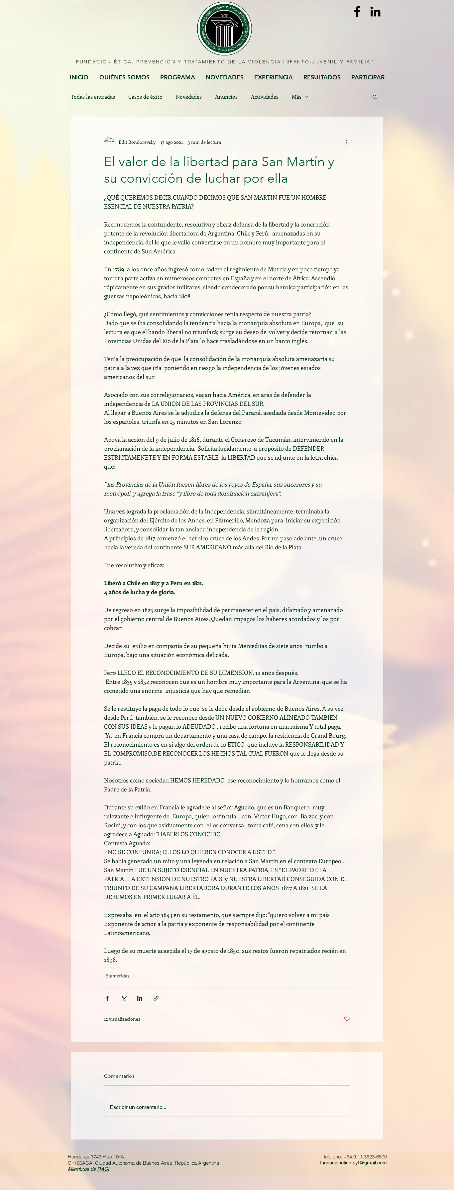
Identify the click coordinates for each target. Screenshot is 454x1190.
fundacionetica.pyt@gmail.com (353, 1162)
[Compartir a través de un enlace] (156, 998)
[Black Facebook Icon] (357, 11)
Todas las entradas (93, 96)
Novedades (189, 96)
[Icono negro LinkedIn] (375, 11)
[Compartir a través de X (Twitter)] (123, 998)
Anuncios (226, 96)
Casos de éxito (145, 96)
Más (296, 96)
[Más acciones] (346, 142)
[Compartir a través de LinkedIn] (140, 998)
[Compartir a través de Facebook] (107, 998)
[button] (375, 96)
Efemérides (117, 975)
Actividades (265, 96)
